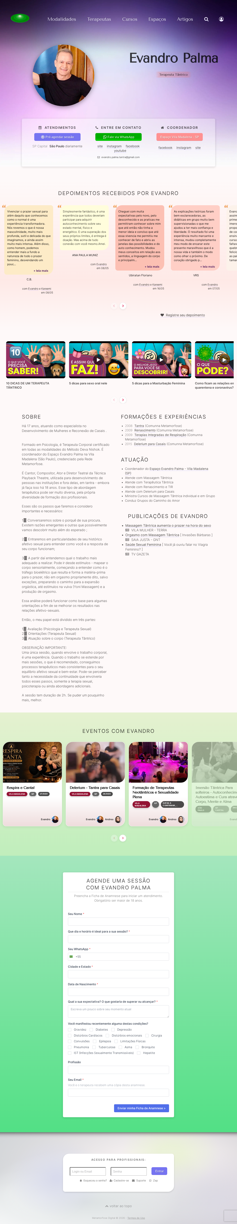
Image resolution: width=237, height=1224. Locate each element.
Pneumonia (81, 1047)
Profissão (74, 1062)
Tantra (139, 426)
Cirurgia (156, 1035)
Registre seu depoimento (185, 315)
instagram (114, 146)
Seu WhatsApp (79, 949)
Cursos (129, 19)
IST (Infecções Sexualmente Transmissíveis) (104, 1053)
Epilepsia (105, 1041)
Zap (155, 1180)
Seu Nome (76, 914)
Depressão (124, 1029)
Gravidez (80, 1029)
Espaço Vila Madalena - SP (179, 137)
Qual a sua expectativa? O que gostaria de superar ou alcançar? (113, 1001)
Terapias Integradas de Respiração (160, 435)
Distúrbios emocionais (127, 1035)
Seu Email (76, 1080)
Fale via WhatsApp (121, 137)
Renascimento (145, 430)
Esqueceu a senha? (95, 1180)
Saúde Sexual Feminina (143, 544)
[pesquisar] (206, 23)
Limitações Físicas (133, 1041)
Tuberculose (107, 1047)
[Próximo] (122, 305)
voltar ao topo (121, 1206)
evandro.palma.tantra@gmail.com (120, 157)
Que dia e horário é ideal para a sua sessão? (99, 931)
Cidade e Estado (80, 966)
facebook (133, 146)
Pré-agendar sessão (60, 137)
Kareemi (46, 288)
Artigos (185, 19)
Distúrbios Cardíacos (88, 1035)
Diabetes (102, 1029)
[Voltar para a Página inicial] (20, 18)
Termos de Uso (136, 1217)
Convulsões (82, 1041)
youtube (120, 150)
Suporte (141, 1180)
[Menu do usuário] (221, 23)
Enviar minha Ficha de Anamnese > (142, 1108)
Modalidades (61, 19)
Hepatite (149, 1053)
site (100, 146)
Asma (128, 1047)
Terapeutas (99, 19)
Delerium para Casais (150, 444)
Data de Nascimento (83, 984)
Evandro (33, 288)
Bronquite (148, 1047)
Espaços (157, 19)
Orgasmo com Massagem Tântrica (152, 535)
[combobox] (74, 957)
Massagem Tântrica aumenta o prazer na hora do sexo (168, 525)
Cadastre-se (121, 1180)
